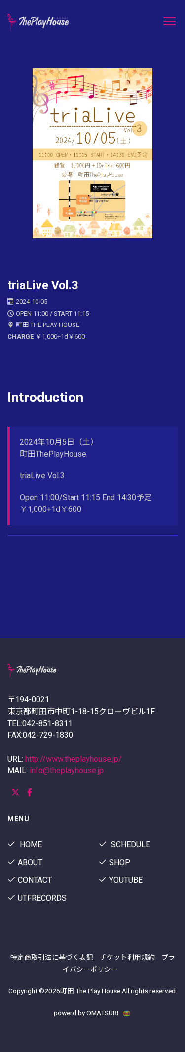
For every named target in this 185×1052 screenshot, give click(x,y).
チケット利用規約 (127, 957)
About (30, 862)
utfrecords (42, 898)
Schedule (129, 844)
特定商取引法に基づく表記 (51, 957)
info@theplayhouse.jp (67, 770)
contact (35, 880)
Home (30, 844)
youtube (126, 880)
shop (119, 862)
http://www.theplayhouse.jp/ (73, 758)
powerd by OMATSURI (87, 1012)
